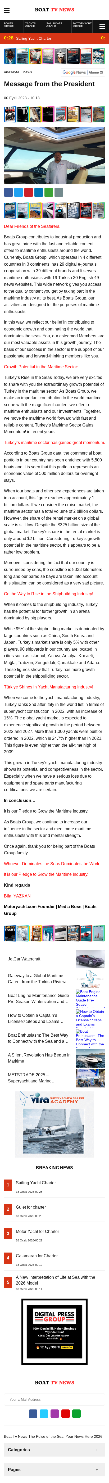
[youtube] (65, 1413)
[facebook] (8, 192)
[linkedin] (28, 192)
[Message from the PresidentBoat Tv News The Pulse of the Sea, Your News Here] (54, 9)
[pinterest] (38, 192)
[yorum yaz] (58, 192)
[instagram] (55, 1413)
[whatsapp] (76, 1413)
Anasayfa (11, 72)
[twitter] (18, 192)
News (27, 72)
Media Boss (69, 906)
